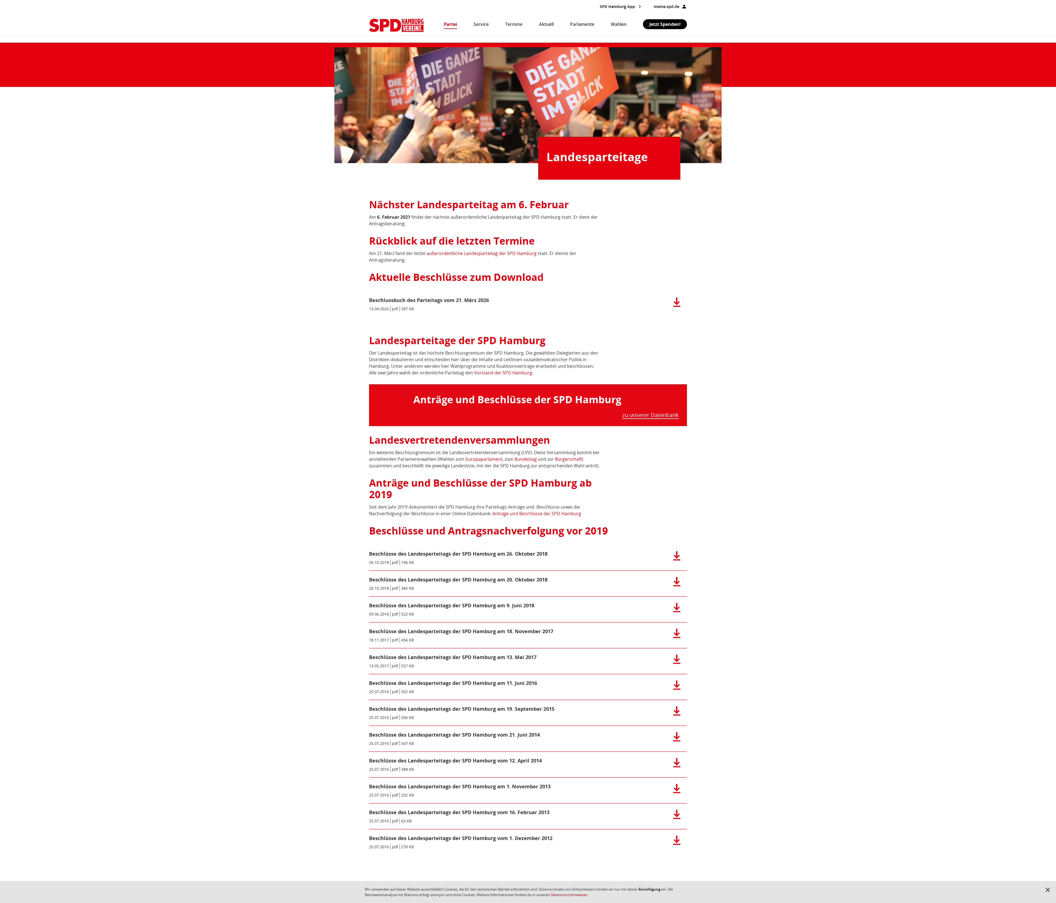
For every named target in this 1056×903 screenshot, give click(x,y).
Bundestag (526, 459)
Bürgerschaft (568, 459)
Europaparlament (484, 459)
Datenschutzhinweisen (569, 894)
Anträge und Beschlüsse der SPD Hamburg (536, 513)
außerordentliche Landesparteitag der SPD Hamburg (482, 253)
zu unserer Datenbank (650, 415)
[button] (1047, 889)
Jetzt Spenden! (665, 24)
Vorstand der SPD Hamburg (503, 373)
